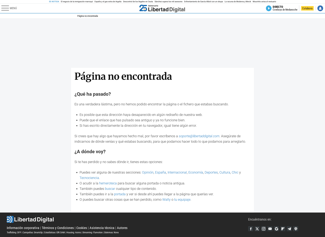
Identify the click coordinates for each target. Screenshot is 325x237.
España (160, 172)
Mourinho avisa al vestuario (264, 2)
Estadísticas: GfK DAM (54, 232)
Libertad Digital (127, 219)
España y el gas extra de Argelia (108, 2)
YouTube (270, 228)
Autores (122, 228)
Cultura (224, 172)
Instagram (263, 228)
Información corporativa (23, 228)
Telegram (289, 228)
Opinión (148, 172)
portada (120, 194)
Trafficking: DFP (14, 232)
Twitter (257, 228)
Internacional (177, 172)
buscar (110, 189)
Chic (235, 172)
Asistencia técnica (102, 228)
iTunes (295, 228)
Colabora (307, 8)
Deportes (211, 172)
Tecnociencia (89, 178)
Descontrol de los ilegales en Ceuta (138, 2)
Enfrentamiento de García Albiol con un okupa (203, 2)
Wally (166, 199)
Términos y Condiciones (58, 228)
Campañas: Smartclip (33, 232)
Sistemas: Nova (111, 232)
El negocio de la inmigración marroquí (77, 2)
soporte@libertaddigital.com (199, 136)
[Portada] (162, 8)
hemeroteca (108, 183)
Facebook (250, 228)
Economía (195, 172)
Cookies (81, 228)
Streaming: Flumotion (92, 232)
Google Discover (276, 228)
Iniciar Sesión (320, 8)
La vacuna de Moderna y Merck (238, 2)
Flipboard (282, 228)
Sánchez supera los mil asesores (168, 2)
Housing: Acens (73, 232)
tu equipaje (182, 199)
